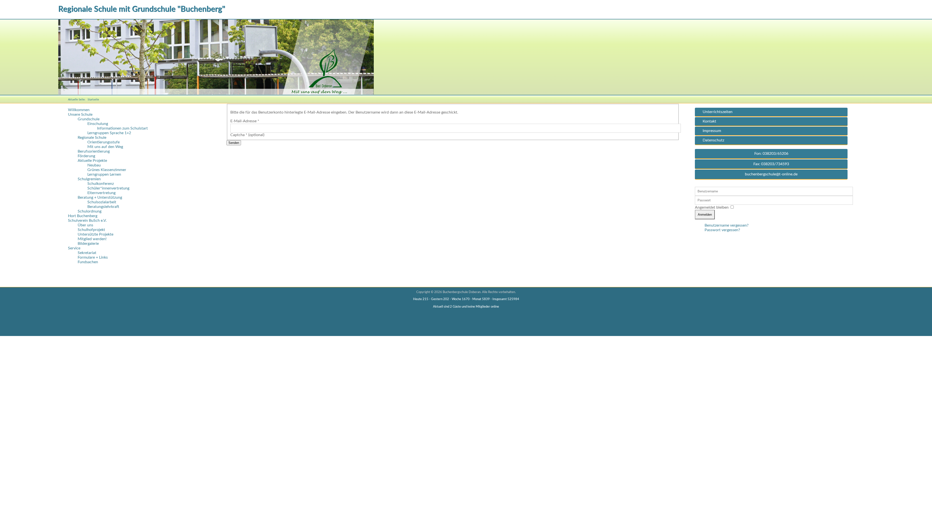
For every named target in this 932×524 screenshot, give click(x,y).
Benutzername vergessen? (727, 225)
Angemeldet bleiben (712, 207)
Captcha (238, 135)
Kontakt (709, 121)
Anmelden (705, 214)
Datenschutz (713, 140)
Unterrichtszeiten (717, 112)
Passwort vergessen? (722, 230)
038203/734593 (775, 164)
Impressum (712, 131)
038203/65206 (775, 154)
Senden (233, 143)
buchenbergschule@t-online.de (771, 174)
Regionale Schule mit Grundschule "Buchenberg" (141, 9)
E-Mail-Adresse (244, 121)
